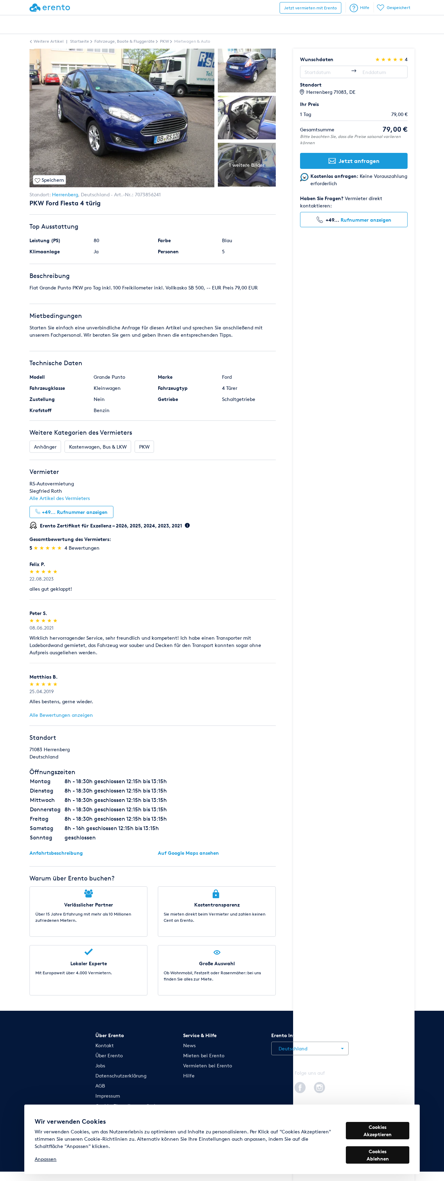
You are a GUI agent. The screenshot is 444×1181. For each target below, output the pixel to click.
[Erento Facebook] (300, 1086)
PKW (144, 447)
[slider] (48, 547)
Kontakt (104, 1045)
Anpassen (46, 1159)
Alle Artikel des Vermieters (59, 498)
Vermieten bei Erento (207, 1065)
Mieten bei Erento (203, 1055)
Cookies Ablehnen (378, 1155)
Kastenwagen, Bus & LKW (98, 447)
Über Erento (109, 1055)
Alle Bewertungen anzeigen (61, 715)
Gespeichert (398, 7)
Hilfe (364, 7)
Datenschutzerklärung (120, 1076)
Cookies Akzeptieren (378, 1130)
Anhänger (45, 447)
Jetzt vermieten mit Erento (310, 7)
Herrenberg (65, 194)
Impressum (107, 1096)
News (189, 1045)
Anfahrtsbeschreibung (56, 853)
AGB (100, 1086)
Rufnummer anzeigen (366, 220)
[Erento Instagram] (319, 1086)
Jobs (100, 1065)
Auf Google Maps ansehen (188, 853)
